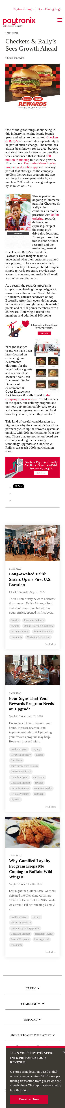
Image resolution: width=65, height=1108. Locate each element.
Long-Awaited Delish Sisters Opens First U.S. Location (30, 579)
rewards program (19, 777)
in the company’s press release (27, 397)
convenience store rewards (24, 766)
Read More (50, 644)
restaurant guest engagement (25, 928)
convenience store (20, 788)
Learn (31, 988)
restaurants (16, 637)
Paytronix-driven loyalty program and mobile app (30, 165)
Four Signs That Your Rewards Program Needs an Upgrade (31, 703)
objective (15, 799)
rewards (15, 626)
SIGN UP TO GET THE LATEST (30, 1035)
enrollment (38, 777)
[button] (59, 19)
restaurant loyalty (20, 631)
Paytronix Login (23, 9)
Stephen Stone (17, 716)
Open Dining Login (50, 9)
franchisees (16, 760)
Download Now (29, 1099)
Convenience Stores (21, 771)
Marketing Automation (38, 637)
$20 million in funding (28, 158)
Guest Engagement (20, 782)
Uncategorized (41, 939)
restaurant (39, 794)
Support (30, 1019)
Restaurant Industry (34, 620)
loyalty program (19, 749)
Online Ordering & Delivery (38, 626)
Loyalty (15, 620)
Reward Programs (43, 631)
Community (30, 1004)
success (39, 754)
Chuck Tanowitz (14, 57)
